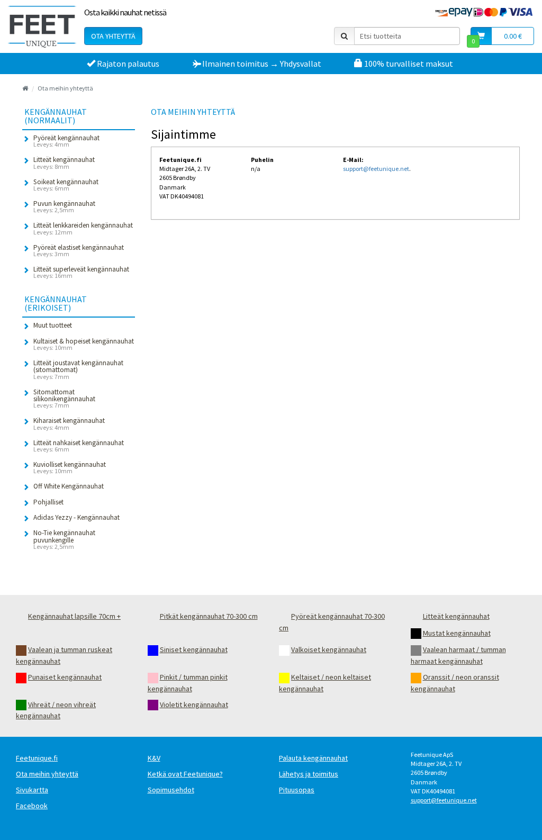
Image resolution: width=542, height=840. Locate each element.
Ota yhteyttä (113, 36)
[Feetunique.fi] (42, 26)
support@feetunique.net (376, 169)
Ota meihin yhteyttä (65, 88)
